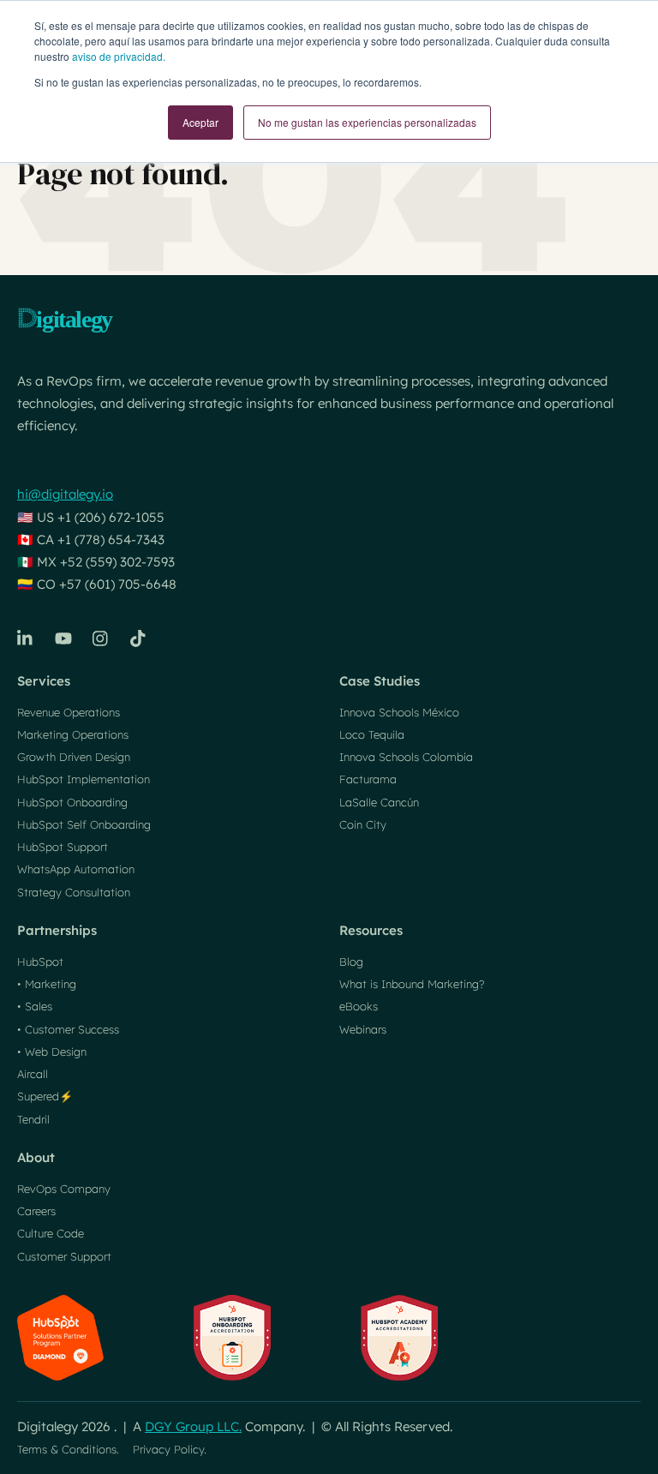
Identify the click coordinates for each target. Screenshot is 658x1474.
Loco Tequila (371, 734)
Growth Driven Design (73, 757)
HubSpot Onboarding (72, 802)
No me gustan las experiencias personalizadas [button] (367, 122)
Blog (351, 961)
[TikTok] (138, 638)
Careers (36, 1211)
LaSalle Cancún (379, 802)
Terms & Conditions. (68, 1449)
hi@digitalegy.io (65, 494)
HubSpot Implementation (83, 779)
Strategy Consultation (73, 892)
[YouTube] (63, 638)
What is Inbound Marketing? (411, 984)
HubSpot (40, 961)
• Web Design (52, 1051)
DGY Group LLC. (193, 1426)
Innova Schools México (399, 712)
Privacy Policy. (169, 1449)
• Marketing (46, 984)
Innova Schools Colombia (406, 757)
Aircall (32, 1074)
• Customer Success (68, 1029)
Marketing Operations (73, 734)
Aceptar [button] (200, 122)
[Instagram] (101, 638)
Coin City (362, 824)
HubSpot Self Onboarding (84, 824)
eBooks (358, 1006)
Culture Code (50, 1233)
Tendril (33, 1119)
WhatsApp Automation (76, 869)
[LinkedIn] (25, 638)
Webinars (362, 1029)
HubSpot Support (62, 847)
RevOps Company (64, 1188)
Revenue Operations (68, 712)
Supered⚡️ (45, 1096)
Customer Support (64, 1256)
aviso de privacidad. (118, 56)
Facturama (368, 779)
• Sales (34, 1006)
